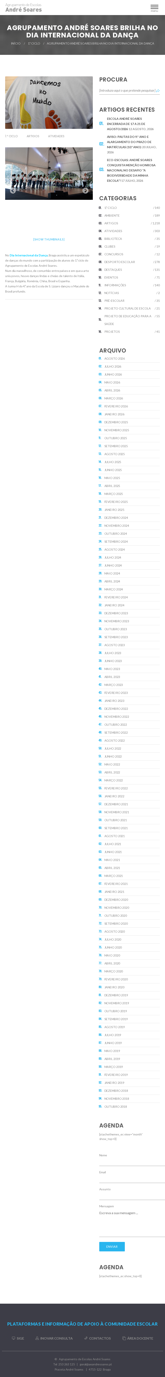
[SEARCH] (158, 90)
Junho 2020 (113, 947)
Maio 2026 (112, 382)
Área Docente (140, 1338)
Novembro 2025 (116, 430)
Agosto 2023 (114, 645)
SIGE (20, 1338)
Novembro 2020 (116, 907)
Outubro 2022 (115, 724)
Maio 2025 (112, 478)
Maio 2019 (112, 1051)
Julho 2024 (112, 557)
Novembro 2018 (116, 1098)
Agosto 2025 (114, 454)
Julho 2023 (112, 653)
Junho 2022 (113, 756)
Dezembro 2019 (116, 995)
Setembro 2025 (116, 446)
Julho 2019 (112, 1035)
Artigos (33, 136)
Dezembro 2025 (116, 422)
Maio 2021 (112, 860)
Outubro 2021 (115, 820)
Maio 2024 (112, 573)
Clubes (109, 246)
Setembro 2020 (116, 923)
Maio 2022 (112, 764)
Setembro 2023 (116, 637)
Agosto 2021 (114, 836)
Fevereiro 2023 (116, 693)
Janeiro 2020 (114, 987)
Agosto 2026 (114, 358)
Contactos (100, 1338)
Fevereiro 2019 (116, 1075)
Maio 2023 (112, 669)
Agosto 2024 (114, 549)
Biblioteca (113, 238)
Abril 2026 (112, 390)
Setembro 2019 (116, 1019)
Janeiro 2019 (114, 1082)
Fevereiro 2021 (116, 884)
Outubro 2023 (115, 629)
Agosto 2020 (114, 931)
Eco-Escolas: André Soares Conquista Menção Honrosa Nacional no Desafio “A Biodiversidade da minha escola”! (131, 170)
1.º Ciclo (34, 43)
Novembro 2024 (116, 525)
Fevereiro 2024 (116, 597)
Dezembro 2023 (116, 613)
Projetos (112, 331)
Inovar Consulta (56, 1338)
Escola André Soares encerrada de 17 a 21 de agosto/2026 (126, 124)
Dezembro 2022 (116, 708)
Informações (115, 285)
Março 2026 (113, 398)
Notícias (111, 293)
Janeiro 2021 (114, 891)
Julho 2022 (112, 748)
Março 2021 (113, 876)
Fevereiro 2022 (116, 788)
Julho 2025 (112, 462)
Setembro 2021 (116, 828)
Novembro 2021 (116, 812)
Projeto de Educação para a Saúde (127, 320)
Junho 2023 (113, 661)
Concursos (113, 254)
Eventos (111, 277)
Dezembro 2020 (116, 899)
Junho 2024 (113, 565)
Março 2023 (113, 685)
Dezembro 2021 (116, 804)
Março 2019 (113, 1067)
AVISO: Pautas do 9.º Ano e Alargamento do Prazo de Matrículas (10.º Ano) (129, 142)
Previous (11, 189)
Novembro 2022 (116, 716)
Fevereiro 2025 (116, 502)
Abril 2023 (112, 677)
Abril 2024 (112, 581)
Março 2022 (113, 780)
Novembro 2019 (116, 1003)
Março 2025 (113, 494)
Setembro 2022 (116, 732)
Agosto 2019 (114, 1027)
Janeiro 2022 (114, 796)
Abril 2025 (112, 486)
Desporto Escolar (119, 262)
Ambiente (112, 215)
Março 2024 (113, 589)
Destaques (113, 269)
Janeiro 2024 (114, 605)
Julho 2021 (112, 844)
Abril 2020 (112, 963)
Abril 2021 (112, 868)
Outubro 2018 (115, 1106)
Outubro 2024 (115, 533)
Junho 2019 (113, 1043)
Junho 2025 (113, 470)
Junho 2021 (113, 852)
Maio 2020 (112, 955)
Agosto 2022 (114, 740)
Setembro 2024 (116, 541)
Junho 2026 (113, 374)
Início (16, 43)
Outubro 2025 (115, 438)
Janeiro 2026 (114, 414)
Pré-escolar (114, 300)
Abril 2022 (112, 772)
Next (84, 189)
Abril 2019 (112, 1059)
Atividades (56, 136)
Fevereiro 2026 (116, 406)
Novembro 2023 (116, 621)
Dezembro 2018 (116, 1090)
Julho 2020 (112, 939)
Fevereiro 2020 (116, 979)
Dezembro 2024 (116, 517)
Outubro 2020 (115, 915)
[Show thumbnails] (49, 239)
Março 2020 (113, 971)
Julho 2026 (112, 366)
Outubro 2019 (115, 1011)
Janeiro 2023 (114, 700)
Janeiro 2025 (114, 509)
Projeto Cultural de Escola (127, 308)
